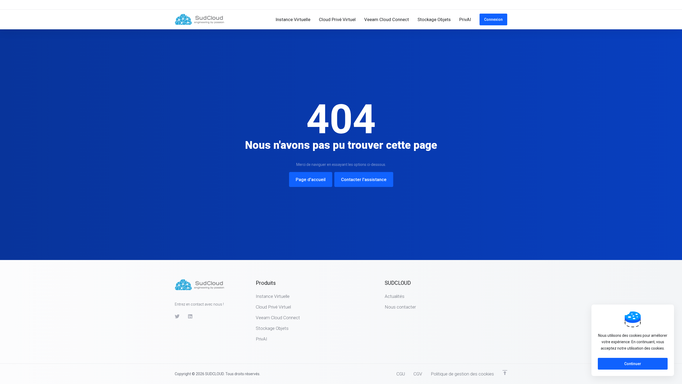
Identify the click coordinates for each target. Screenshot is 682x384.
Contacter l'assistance (364, 179)
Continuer (632, 364)
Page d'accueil (311, 179)
